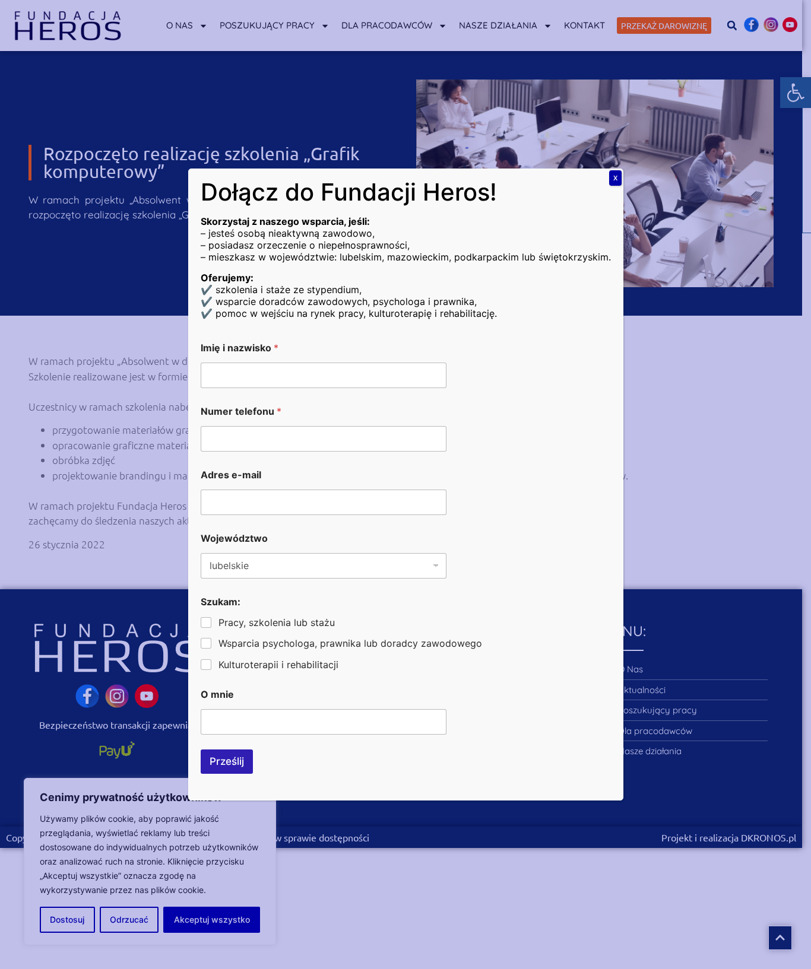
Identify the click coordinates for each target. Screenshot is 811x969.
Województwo (234, 538)
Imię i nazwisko (239, 348)
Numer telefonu (241, 411)
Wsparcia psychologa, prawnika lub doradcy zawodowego (350, 643)
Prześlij (227, 761)
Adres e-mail (231, 475)
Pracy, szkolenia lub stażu (276, 622)
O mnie (217, 694)
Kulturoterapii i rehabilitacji (278, 665)
